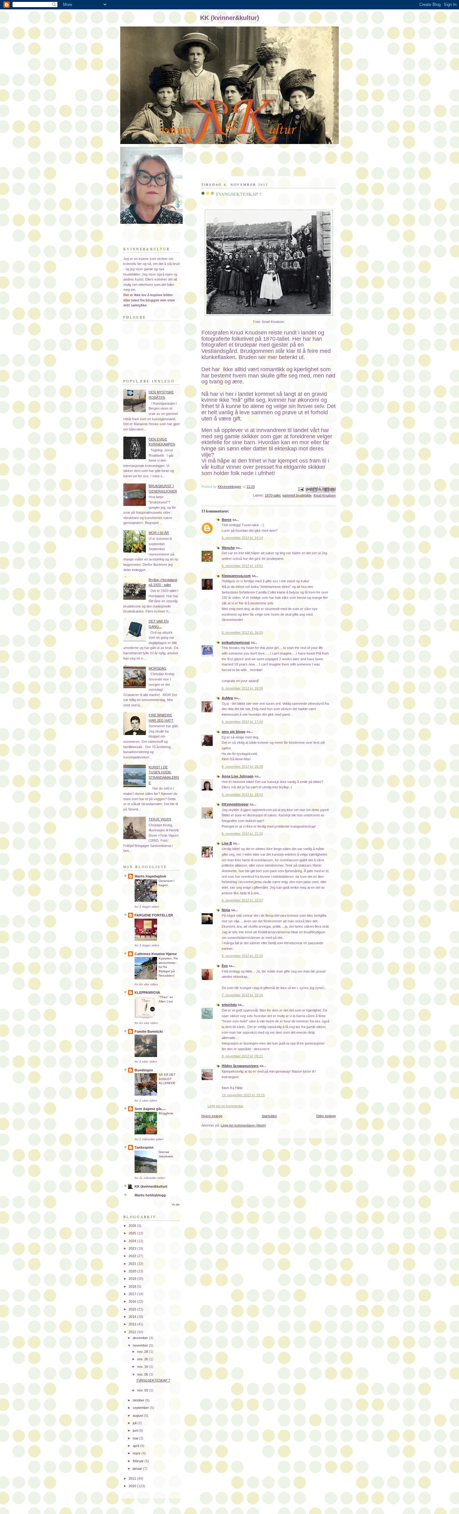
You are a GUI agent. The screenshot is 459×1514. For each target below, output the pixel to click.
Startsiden (269, 1116)
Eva (225, 966)
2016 (133, 1301)
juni (136, 1430)
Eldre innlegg (326, 1116)
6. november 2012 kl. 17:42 (242, 721)
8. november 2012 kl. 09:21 (242, 1056)
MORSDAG (157, 668)
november (141, 1345)
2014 (133, 1317)
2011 (133, 1478)
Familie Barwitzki (149, 1031)
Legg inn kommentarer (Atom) (243, 1125)
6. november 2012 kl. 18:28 (242, 766)
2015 (133, 1309)
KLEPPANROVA (147, 992)
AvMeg (227, 698)
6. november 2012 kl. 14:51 (242, 566)
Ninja (226, 910)
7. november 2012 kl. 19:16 (242, 995)
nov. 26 (143, 1359)
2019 (133, 1279)
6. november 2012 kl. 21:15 (242, 833)
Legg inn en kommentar (225, 1106)
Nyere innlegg (211, 1116)
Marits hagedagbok (150, 876)
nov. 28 (143, 1351)
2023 (133, 1248)
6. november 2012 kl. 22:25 (242, 956)
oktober (139, 1400)
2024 (133, 1241)
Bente (226, 519)
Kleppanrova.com (236, 576)
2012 (133, 1332)
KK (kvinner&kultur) (151, 1186)
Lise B (227, 843)
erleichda (229, 1005)
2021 (133, 1264)
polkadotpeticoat (236, 642)
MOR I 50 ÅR (159, 533)
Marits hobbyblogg (150, 1195)
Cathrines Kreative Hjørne (156, 954)
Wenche (228, 548)
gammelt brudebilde (297, 495)
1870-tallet (272, 495)
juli (135, 1423)
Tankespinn (144, 1147)
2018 (133, 1286)
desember (141, 1338)
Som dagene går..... (150, 1109)
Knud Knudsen (324, 495)
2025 (133, 1233)
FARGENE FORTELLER (154, 915)
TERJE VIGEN (160, 819)
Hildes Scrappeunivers (240, 1066)
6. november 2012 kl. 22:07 (242, 900)
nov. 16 (143, 1366)
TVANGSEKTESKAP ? (153, 1380)
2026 (133, 1226)
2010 (133, 1486)
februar (139, 1461)
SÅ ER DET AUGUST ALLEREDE (167, 1079)
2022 (133, 1256)
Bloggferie (166, 1113)
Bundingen (144, 1070)
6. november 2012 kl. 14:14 (242, 538)
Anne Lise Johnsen (238, 776)
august (138, 1415)
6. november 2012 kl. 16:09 (242, 688)
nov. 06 (143, 1374)
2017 (133, 1294)
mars (137, 1453)
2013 (133, 1324)
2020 (133, 1271)
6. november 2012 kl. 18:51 (242, 794)
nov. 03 (143, 1390)
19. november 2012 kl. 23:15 (243, 1095)
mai (136, 1438)
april (136, 1446)
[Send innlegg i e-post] (300, 489)
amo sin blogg (233, 731)
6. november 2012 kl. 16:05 (242, 632)
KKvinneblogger (235, 804)
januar (138, 1468)
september (141, 1408)
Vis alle (176, 1204)
